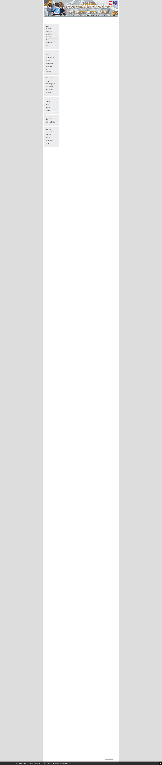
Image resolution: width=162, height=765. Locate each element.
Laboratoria (48, 101)
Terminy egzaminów (49, 86)
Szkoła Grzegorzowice (49, 15)
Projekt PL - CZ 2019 (49, 115)
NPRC (47, 119)
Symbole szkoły (49, 31)
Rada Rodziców (48, 54)
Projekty (47, 113)
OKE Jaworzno (48, 138)
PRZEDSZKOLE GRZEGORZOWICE (63, 15)
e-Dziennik (92, 15)
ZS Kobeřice (48, 143)
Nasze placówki (48, 28)
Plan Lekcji (48, 81)
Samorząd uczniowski (50, 84)
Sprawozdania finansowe (50, 43)
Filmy (101, 15)
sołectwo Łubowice (49, 140)
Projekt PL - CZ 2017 (49, 116)
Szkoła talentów (49, 109)
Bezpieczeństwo (49, 66)
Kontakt (115, 15)
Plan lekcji (86, 15)
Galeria (97, 15)
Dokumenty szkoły (49, 34)
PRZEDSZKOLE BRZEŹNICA (76, 15)
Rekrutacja (48, 60)
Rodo (47, 69)
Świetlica (47, 106)
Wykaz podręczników (49, 63)
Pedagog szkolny (49, 102)
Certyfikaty (48, 39)
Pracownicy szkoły (49, 33)
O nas (47, 30)
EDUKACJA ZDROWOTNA (51, 122)
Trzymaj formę (48, 110)
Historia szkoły (48, 36)
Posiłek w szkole (49, 118)
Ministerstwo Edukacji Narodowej (50, 132)
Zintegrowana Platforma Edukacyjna (50, 137)
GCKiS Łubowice (49, 141)
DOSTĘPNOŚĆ (109, 15)
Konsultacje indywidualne (50, 58)
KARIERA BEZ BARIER (50, 121)
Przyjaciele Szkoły (49, 42)
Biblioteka (47, 104)
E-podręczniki (48, 92)
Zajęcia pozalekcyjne (49, 89)
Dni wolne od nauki (49, 87)
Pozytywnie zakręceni (50, 68)
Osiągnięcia (48, 37)
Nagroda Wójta (48, 71)
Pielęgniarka (48, 107)
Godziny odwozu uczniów (50, 83)
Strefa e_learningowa (49, 90)
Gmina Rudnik (48, 134)
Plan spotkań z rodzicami (50, 55)
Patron (47, 40)
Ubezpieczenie (48, 65)
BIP (104, 15)
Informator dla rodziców (50, 57)
